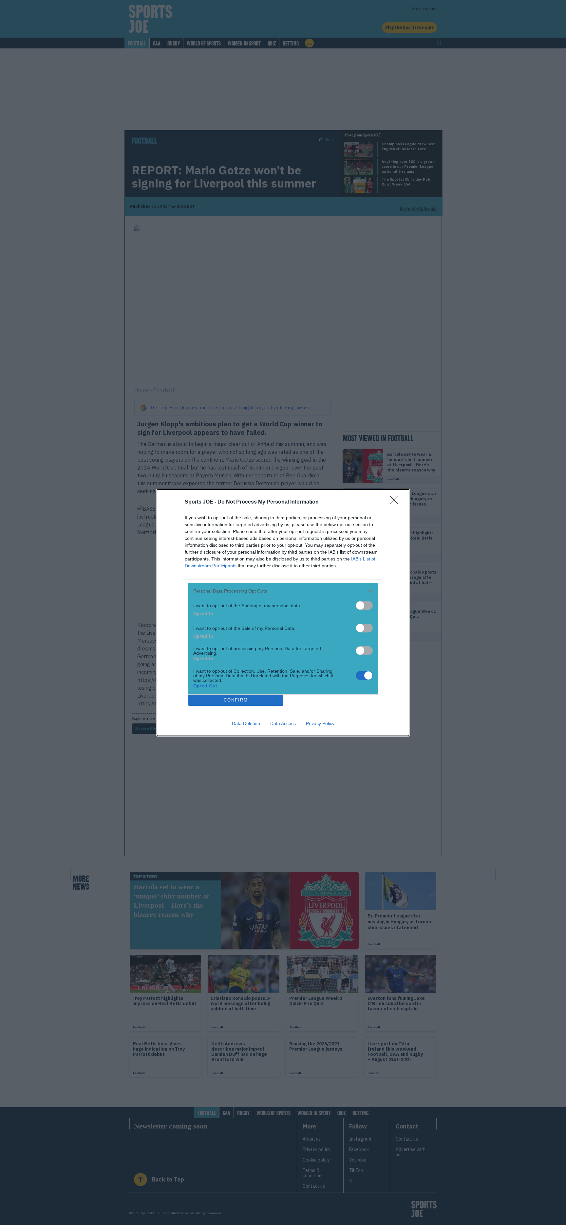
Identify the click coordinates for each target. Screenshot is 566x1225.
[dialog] (283, 612)
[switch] (364, 605)
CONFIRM (236, 700)
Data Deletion (246, 723)
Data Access (283, 723)
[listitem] (283, 591)
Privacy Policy (320, 723)
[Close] (396, 502)
